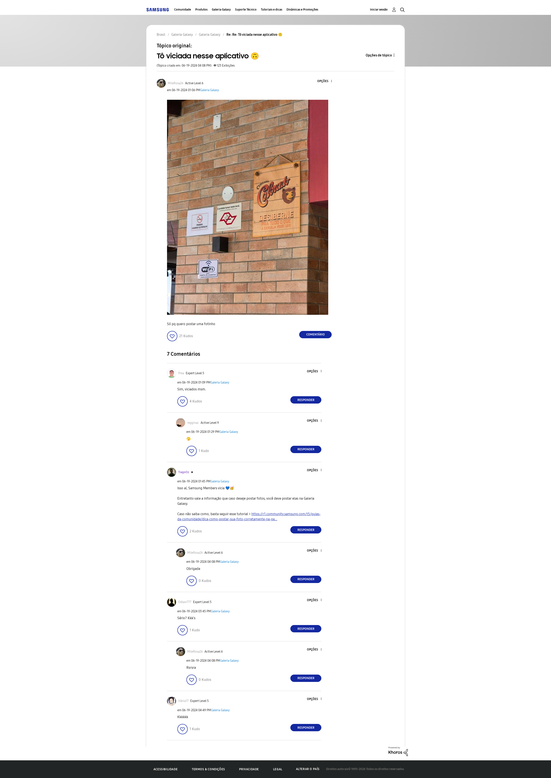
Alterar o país (308, 769)
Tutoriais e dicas (271, 9)
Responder (305, 400)
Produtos (201, 9)
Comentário (315, 334)
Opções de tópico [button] (379, 55)
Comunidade (182, 9)
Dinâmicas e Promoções (302, 9)
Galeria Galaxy (221, 9)
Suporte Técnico (246, 9)
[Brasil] (157, 10)
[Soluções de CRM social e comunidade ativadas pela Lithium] (398, 751)
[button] (324, 81)
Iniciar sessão (379, 9)
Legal (277, 769)
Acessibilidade (165, 769)
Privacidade (249, 769)
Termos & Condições (208, 769)
